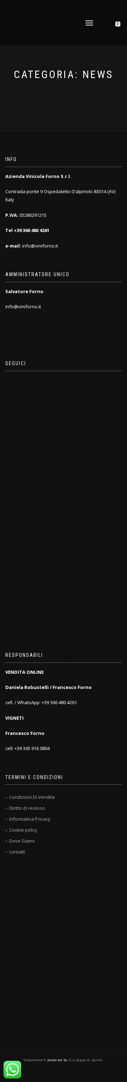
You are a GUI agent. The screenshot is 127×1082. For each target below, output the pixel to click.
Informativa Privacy (29, 819)
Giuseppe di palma (85, 1060)
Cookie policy (23, 830)
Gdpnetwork (35, 1060)
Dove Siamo (22, 841)
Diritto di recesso (27, 808)
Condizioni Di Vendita (32, 797)
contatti (17, 852)
